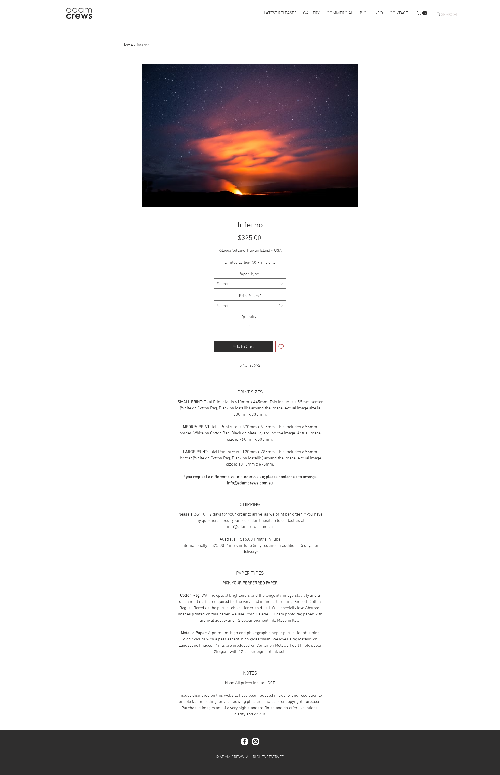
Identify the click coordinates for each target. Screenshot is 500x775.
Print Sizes (250, 295)
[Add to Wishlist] (281, 346)
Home (127, 45)
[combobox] (250, 283)
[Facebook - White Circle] (244, 741)
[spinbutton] (250, 327)
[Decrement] (242, 327)
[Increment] (257, 327)
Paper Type (250, 273)
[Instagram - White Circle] (255, 741)
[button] (422, 13)
